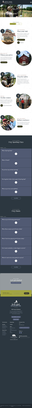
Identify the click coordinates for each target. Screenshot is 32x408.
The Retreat (4, 332)
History (11, 329)
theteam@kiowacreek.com (16, 317)
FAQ (10, 331)
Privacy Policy (6, 405)
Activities (3, 324)
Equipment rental (3, 62)
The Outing (3, 331)
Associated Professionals (13, 330)
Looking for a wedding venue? (14, 339)
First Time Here (4, 322)
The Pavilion (4, 334)
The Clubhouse (4, 333)
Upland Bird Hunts (4, 326)
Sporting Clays (4, 325)
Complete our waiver (21, 39)
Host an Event (4, 330)
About (11, 326)
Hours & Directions (12, 327)
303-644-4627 (16, 319)
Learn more (20, 126)
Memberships (12, 322)
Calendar (11, 324)
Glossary (11, 332)
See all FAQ (16, 198)
